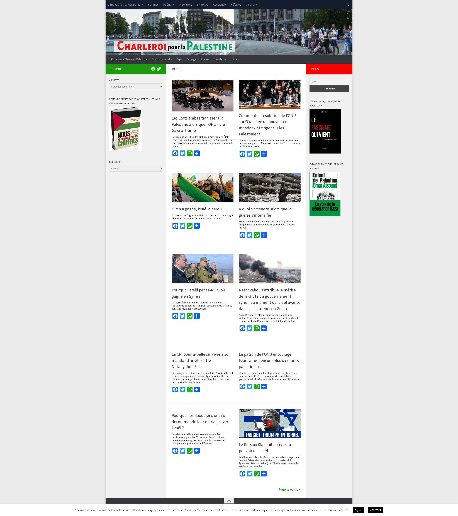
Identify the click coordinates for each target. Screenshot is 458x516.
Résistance (219, 4)
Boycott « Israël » (162, 59)
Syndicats (202, 4)
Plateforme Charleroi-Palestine (129, 59)
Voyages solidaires (198, 59)
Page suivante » (290, 489)
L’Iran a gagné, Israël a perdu (197, 208)
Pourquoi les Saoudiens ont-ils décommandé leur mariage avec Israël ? (200, 421)
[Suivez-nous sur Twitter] (159, 69)
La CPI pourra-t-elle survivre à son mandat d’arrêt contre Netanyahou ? (201, 360)
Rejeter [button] (358, 510)
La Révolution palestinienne (124, 4)
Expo (179, 59)
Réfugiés (236, 4)
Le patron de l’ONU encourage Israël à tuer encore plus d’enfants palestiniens (269, 360)
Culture (250, 4)
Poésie (167, 4)
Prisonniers (185, 4)
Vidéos (236, 59)
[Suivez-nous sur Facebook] (153, 69)
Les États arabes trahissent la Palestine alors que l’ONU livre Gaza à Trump (198, 124)
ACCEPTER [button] (375, 510)
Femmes (153, 4)
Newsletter (220, 59)
